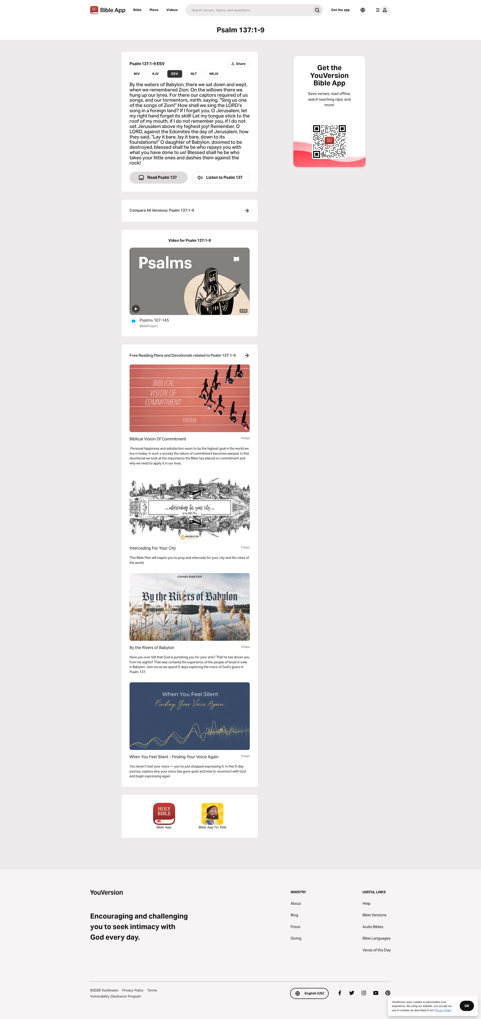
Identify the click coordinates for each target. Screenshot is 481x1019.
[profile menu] (381, 10)
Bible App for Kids (212, 827)
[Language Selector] (363, 10)
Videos (172, 10)
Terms (152, 990)
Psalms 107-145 (160, 320)
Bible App (164, 827)
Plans (154, 10)
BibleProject (149, 326)
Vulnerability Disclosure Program (115, 996)
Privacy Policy (132, 990)
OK (466, 1006)
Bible (137, 10)
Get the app (340, 10)
